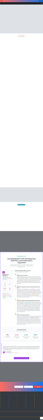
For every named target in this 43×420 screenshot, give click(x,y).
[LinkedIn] (2, 1)
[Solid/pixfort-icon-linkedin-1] (37, 414)
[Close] (30, 419)
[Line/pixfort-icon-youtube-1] (38, 414)
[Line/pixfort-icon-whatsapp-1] (33, 415)
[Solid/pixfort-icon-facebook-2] (35, 414)
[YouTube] (1, 1)
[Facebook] (0, 1)
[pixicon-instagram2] (33, 414)
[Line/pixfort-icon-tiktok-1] (40, 414)
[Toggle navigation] (42, 3)
